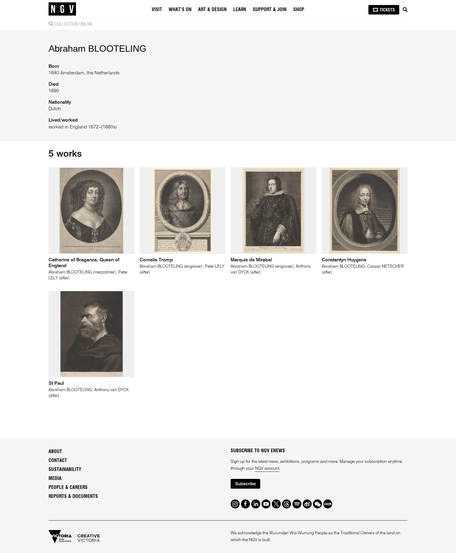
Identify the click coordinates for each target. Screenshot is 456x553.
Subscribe (245, 484)
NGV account (267, 469)
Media (55, 478)
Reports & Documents (73, 496)
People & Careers (68, 487)
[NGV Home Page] (62, 9)
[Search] (405, 9)
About (55, 451)
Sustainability (65, 469)
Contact (58, 460)
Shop (298, 9)
